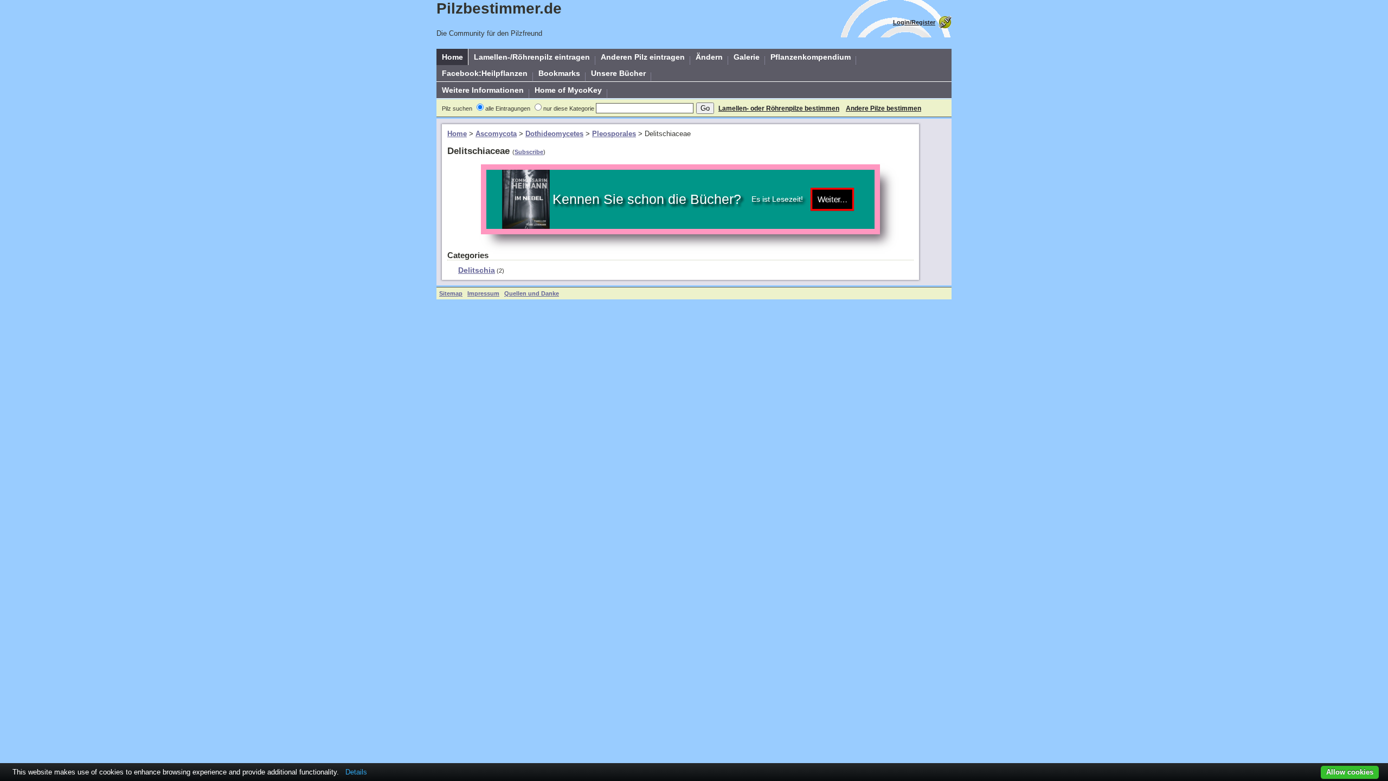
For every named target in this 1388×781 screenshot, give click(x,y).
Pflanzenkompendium (810, 57)
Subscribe (529, 152)
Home (452, 57)
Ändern (709, 57)
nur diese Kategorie (568, 108)
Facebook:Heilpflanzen (485, 73)
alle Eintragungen (507, 108)
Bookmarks (559, 73)
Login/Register (914, 22)
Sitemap (450, 293)
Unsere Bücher (618, 73)
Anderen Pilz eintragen (643, 57)
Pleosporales (614, 134)
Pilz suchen (457, 108)
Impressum (483, 293)
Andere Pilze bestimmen (883, 108)
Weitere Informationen (483, 90)
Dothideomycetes (554, 134)
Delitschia (476, 270)
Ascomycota (496, 134)
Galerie (747, 57)
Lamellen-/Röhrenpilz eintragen (532, 57)
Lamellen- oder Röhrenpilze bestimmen (778, 108)
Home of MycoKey (568, 90)
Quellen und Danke (531, 293)
